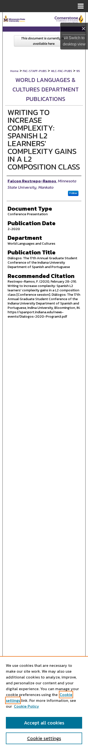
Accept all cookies (44, 722)
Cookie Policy (26, 706)
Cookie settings (44, 738)
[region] (44, 703)
